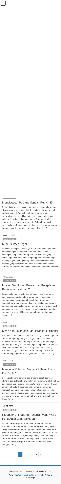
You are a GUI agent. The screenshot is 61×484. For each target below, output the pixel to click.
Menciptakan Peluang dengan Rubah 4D (27, 202)
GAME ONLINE (9, 239)
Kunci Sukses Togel (14, 244)
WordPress (22, 475)
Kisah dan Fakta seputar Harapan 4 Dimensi (30, 330)
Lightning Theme (35, 475)
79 (36, 454)
